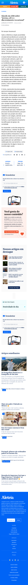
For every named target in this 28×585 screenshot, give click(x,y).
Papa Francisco (6, 461)
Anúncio (14, 548)
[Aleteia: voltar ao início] (14, 2)
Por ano (14, 555)
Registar (5, 6)
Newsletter (14, 540)
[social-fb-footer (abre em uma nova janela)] (12, 560)
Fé (3, 413)
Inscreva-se (14, 544)
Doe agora (13, 6)
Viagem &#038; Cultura (14, 534)
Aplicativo (14, 542)
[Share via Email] (22, 154)
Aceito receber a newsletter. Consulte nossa (14, 187)
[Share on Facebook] (14, 154)
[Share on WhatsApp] (24, 154)
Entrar (18, 520)
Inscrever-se (7, 191)
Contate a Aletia (14, 577)
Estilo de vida (14, 530)
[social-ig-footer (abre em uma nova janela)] (18, 560)
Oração (22, 6)
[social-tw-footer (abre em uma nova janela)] (15, 560)
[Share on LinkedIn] (16, 154)
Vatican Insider (17, 23)
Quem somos (14, 570)
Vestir (14, 546)
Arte (4, 358)
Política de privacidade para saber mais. (14, 187)
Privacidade (14, 580)
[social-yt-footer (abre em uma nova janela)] (10, 560)
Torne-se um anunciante (14, 575)
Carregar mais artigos (14, 287)
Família (4, 437)
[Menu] (4, 2)
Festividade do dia (11, 307)
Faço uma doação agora (10, 231)
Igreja (4, 390)
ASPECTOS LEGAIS (14, 572)
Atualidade (3, 11)
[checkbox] (3, 186)
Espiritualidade (14, 532)
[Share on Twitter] (19, 154)
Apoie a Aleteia (14, 567)
